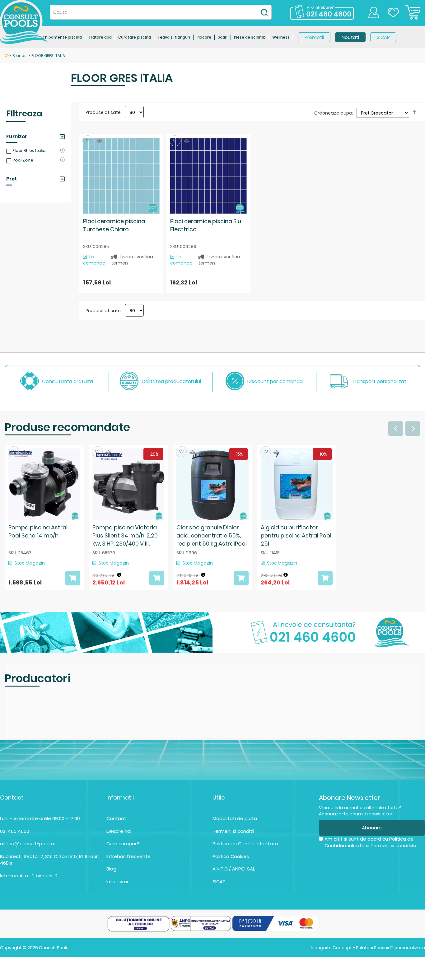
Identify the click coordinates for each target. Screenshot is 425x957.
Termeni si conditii (233, 831)
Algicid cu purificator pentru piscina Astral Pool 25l (296, 535)
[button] (87, 140)
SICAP (219, 881)
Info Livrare (119, 881)
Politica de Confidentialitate (245, 843)
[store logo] (24, 22)
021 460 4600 (14, 831)
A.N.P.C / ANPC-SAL (234, 869)
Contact (116, 818)
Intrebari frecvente (128, 856)
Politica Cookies (231, 856)
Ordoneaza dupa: (333, 113)
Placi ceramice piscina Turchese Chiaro (114, 225)
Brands (19, 55)
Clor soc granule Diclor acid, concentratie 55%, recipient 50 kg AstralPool (211, 535)
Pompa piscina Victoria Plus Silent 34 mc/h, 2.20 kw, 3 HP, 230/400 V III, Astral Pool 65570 (125, 539)
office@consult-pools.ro (29, 843)
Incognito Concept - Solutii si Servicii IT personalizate (368, 948)
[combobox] (161, 12)
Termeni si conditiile (393, 845)
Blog (111, 869)
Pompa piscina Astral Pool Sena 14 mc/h (38, 531)
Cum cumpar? (122, 843)
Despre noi (118, 831)
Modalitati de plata (235, 818)
